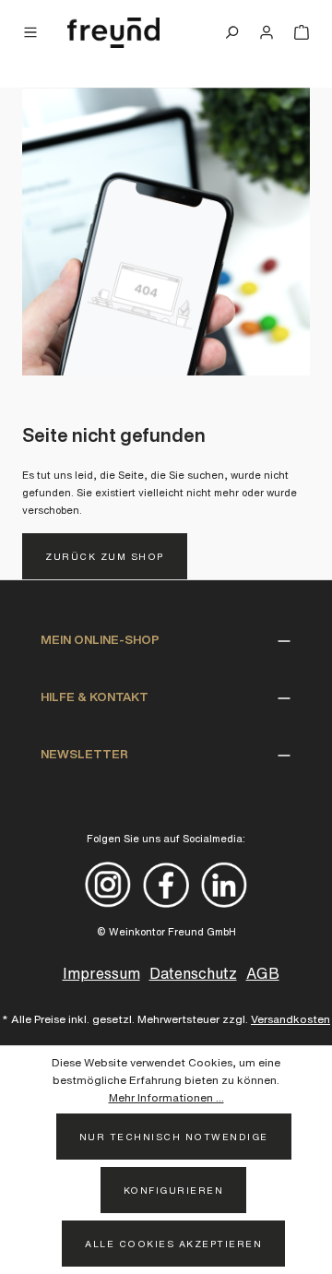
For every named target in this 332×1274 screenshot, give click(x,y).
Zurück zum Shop (104, 556)
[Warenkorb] (297, 32)
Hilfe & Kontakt (94, 697)
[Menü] (35, 32)
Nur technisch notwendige (173, 1136)
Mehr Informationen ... (166, 1097)
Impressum (101, 973)
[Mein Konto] (266, 32)
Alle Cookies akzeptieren (173, 1243)
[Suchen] (231, 32)
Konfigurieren (174, 1190)
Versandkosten (290, 1019)
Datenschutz (193, 973)
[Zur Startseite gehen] (113, 33)
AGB (262, 973)
